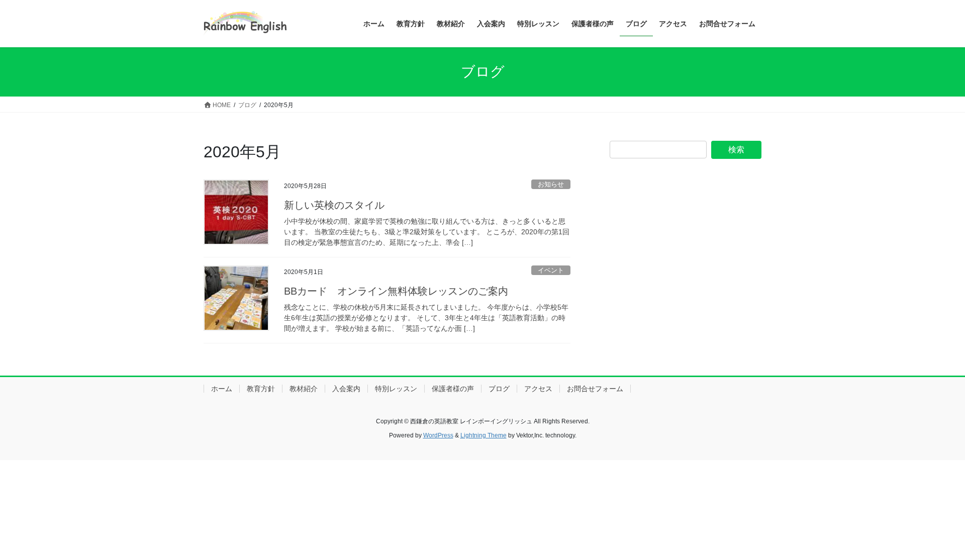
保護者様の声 (453, 389)
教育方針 (261, 389)
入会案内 (346, 389)
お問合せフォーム (595, 389)
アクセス (538, 389)
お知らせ (551, 184)
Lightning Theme (483, 435)
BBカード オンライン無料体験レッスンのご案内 (396, 291)
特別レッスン (396, 389)
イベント (551, 270)
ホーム (221, 389)
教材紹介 (304, 389)
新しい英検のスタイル (339, 205)
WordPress (438, 435)
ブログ (499, 389)
